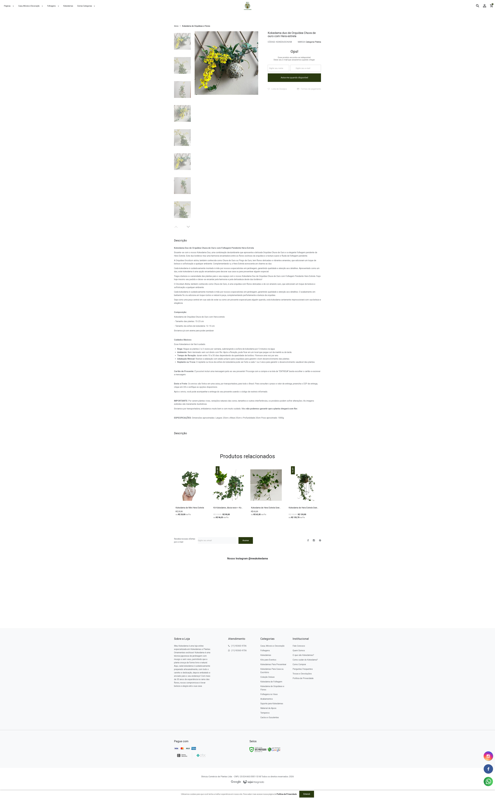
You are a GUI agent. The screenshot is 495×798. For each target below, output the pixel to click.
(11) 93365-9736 (238, 646)
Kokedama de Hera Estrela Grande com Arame (266, 508)
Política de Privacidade (303, 678)
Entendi (306, 794)
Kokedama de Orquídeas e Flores (196, 26)
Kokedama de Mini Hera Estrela (190, 508)
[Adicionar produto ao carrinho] (191, 501)
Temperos (265, 713)
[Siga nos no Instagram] (314, 540)
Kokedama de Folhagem (271, 681)
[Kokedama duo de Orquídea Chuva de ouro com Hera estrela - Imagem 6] (182, 161)
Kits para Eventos (268, 660)
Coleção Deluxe (267, 677)
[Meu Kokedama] (247, 6)
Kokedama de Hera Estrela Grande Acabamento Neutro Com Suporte (304, 508)
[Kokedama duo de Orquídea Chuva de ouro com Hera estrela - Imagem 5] (182, 137)
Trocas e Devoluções (302, 673)
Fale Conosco (299, 646)
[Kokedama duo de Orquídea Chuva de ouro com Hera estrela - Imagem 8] (182, 209)
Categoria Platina (313, 42)
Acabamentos (266, 699)
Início (176, 26)
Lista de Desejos (279, 89)
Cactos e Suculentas (269, 717)
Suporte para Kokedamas (271, 703)
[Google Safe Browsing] (274, 749)
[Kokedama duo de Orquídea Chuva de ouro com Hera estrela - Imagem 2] (182, 65)
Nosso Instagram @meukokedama (247, 558)
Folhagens (265, 650)
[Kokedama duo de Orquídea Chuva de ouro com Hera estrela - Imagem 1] (182, 41)
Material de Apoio (268, 708)
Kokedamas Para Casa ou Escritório (271, 671)
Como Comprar (299, 664)
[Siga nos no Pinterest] (320, 540)
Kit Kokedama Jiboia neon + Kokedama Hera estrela (228, 508)
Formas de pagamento (310, 89)
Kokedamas (265, 655)
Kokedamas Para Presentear (273, 664)
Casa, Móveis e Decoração (272, 646)
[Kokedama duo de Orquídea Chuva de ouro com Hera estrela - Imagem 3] (182, 89)
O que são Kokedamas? (303, 655)
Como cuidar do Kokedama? (305, 660)
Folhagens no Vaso (269, 694)
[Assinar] (245, 540)
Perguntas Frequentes (303, 669)
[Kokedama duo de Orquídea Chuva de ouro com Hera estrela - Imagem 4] (182, 113)
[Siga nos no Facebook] (308, 540)
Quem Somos (299, 650)
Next (188, 226)
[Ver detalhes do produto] (266, 501)
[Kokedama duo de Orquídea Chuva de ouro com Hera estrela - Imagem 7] (182, 186)
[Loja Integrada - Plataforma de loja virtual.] (253, 782)
